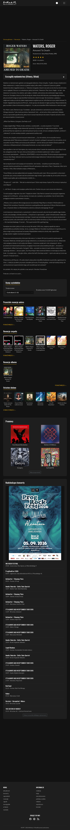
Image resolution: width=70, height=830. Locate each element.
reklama (38, 801)
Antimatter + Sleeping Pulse (14, 579)
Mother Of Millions (50, 445)
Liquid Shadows (10, 647)
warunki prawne (40, 796)
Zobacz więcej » (9, 410)
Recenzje (17, 39)
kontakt (38, 807)
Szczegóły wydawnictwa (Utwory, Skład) (22, 76)
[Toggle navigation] (64, 3)
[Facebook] (30, 819)
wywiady (5, 810)
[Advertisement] (35, 21)
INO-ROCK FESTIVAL (12, 563)
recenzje (5, 799)
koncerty (6, 793)
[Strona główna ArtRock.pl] (9, 3)
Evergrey (20, 468)
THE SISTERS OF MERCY (13, 709)
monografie (6, 804)
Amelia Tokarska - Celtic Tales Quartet (18, 586)
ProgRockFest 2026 (12, 571)
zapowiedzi (6, 796)
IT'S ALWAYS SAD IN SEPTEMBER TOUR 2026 (19, 609)
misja (37, 793)
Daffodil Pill (50, 468)
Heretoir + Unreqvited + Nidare (15, 701)
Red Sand (8, 686)
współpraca (39, 804)
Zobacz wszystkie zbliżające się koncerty (35, 715)
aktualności (6, 791)
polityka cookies (40, 799)
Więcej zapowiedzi (35, 472)
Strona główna (7, 39)
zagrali (5, 801)
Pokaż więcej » (8, 324)
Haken (7, 693)
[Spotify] (34, 819)
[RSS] (38, 819)
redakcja (38, 791)
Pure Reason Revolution (19, 445)
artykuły (5, 807)
